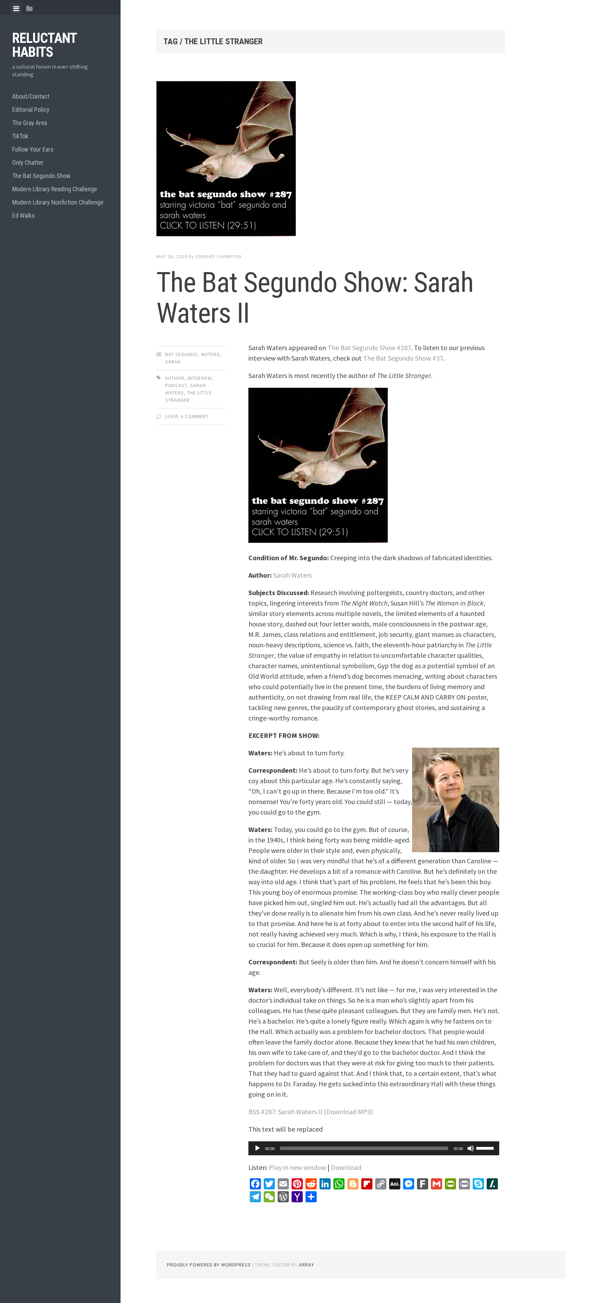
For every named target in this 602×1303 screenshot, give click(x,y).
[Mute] (470, 1148)
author (174, 378)
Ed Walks (23, 215)
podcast (176, 385)
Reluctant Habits (44, 45)
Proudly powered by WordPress (209, 1265)
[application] (373, 1148)
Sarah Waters (292, 575)
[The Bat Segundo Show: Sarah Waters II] (330, 160)
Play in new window (297, 1167)
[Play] (257, 1148)
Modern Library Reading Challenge (54, 189)
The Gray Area (29, 122)
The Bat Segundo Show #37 (403, 358)
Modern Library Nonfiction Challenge (57, 202)
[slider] (486, 1147)
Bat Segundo (181, 354)
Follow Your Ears (33, 149)
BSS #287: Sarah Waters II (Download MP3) (310, 1111)
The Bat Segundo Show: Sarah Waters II (314, 298)
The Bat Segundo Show (41, 175)
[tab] (16, 9)
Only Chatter (28, 162)
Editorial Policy (30, 109)
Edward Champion (218, 256)
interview (199, 378)
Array (306, 1265)
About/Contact (30, 96)
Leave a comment (186, 416)
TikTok (20, 136)
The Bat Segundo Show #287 (369, 347)
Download (346, 1167)
